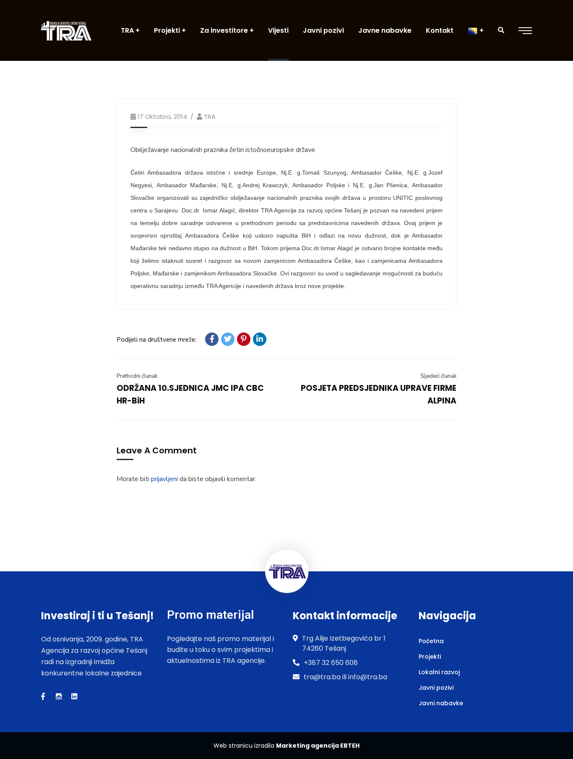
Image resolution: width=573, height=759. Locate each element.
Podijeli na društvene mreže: (156, 339)
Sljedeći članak (438, 376)
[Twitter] (227, 339)
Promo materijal (210, 615)
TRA (210, 116)
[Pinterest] (243, 339)
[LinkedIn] (259, 339)
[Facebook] (212, 339)
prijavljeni (164, 479)
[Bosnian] (476, 30)
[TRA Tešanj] (66, 30)
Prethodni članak (137, 376)
